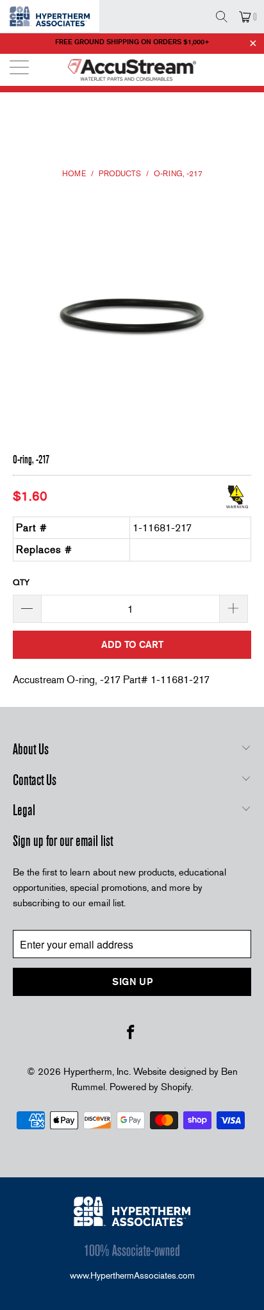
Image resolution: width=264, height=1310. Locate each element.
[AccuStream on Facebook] (131, 1033)
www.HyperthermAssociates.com (132, 1275)
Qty (21, 582)
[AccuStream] (132, 70)
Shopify (176, 1087)
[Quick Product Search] (221, 16)
